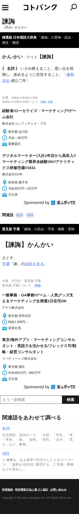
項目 (30, 215)
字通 (6, 264)
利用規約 (7, 489)
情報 (43, 101)
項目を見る (34, 264)
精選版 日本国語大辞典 (19, 37)
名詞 (19, 215)
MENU (5, 7)
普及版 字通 (11, 229)
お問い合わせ (58, 489)
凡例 (50, 101)
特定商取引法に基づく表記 (31, 489)
